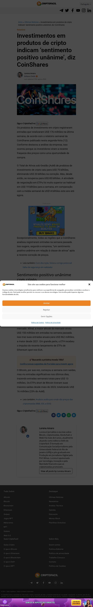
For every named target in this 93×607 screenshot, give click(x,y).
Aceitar (46, 303)
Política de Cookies (37, 323)
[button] (89, 284)
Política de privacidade (53, 323)
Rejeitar (46, 310)
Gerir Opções (46, 316)
